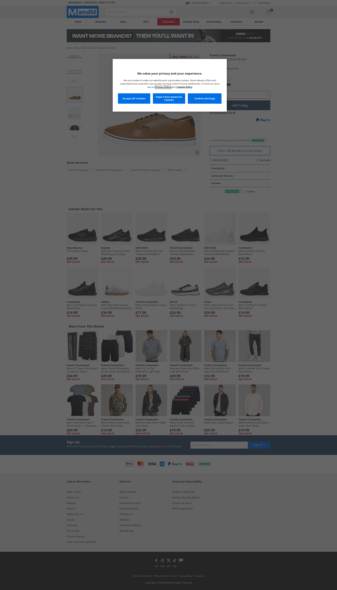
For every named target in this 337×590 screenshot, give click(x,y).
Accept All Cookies (134, 98)
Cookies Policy (184, 87)
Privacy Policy (163, 87)
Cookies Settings (204, 98)
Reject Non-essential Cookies (169, 98)
